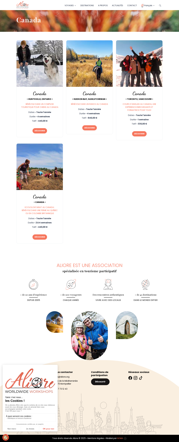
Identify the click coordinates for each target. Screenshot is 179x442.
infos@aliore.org (61, 376)
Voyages (69, 5)
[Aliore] (22, 5)
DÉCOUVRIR (40, 130)
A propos (103, 5)
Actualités (117, 5)
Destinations (87, 5)
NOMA (120, 438)
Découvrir (100, 381)
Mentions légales (96, 438)
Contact (132, 5)
